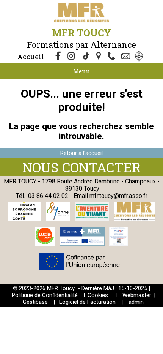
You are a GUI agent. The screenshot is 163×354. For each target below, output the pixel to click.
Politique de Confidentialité (45, 295)
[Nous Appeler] (113, 56)
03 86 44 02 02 (48, 195)
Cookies (98, 295)
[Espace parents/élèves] (140, 56)
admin (136, 302)
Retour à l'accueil (81, 153)
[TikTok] (86, 56)
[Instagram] (72, 56)
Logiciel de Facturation (87, 302)
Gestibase (35, 302)
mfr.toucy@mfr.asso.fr (118, 195)
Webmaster (136, 295)
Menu (81, 71)
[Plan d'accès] (99, 56)
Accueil (30, 56)
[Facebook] (58, 56)
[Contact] (127, 56)
